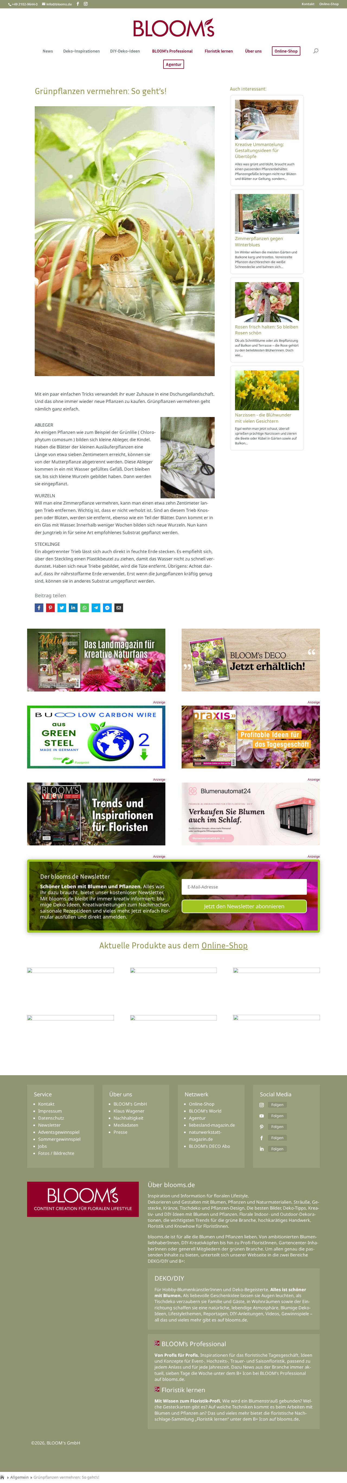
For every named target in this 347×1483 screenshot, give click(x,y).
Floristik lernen (219, 51)
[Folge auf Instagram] (261, 1105)
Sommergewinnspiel (59, 1139)
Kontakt (308, 4)
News (48, 51)
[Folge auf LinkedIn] (261, 1149)
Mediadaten (126, 1125)
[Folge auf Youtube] (261, 1116)
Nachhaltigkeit (128, 1118)
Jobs (42, 1146)
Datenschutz (51, 1118)
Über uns (253, 51)
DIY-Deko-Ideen (125, 51)
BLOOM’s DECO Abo (209, 1146)
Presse (120, 1132)
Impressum (50, 1111)
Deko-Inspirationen (81, 51)
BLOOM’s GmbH (130, 1104)
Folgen (277, 1104)
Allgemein (19, 1477)
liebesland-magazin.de (212, 1125)
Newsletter (49, 1125)
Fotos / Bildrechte (56, 1153)
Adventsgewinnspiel (58, 1132)
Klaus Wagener (129, 1111)
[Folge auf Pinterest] (261, 1127)
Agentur (173, 64)
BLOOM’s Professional (172, 51)
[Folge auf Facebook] (261, 1138)
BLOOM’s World (205, 1111)
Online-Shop (329, 4)
